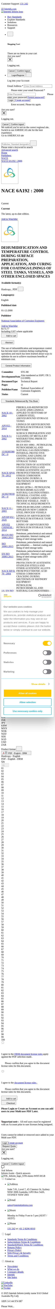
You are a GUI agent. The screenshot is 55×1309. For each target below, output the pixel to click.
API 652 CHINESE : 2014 (7, 527)
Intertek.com (10, 9)
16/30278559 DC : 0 (8, 495)
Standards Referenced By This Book (21, 401)
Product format (8, 749)
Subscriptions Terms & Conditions (23, 1242)
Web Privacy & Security (19, 1253)
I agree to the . (19, 1082)
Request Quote (9, 1146)
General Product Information (17, 366)
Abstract (9, 342)
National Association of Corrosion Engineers (22, 320)
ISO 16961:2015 (7, 545)
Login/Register (17, 75)
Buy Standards (14, 17)
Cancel (12, 71)
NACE (4, 158)
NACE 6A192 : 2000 (11, 161)
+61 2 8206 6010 (26, 1228)
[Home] (12, 11)
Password (30, 94)
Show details (38, 684)
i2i (2, 9)
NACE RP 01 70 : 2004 (8, 572)
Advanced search (9, 150)
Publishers (6, 155)
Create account (15, 1143)
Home (4, 152)
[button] (16, 753)
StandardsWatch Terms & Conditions (25, 1244)
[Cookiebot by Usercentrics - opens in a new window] (38, 596)
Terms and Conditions (18, 1255)
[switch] (47, 652)
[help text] (20, 289)
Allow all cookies (27, 693)
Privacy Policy (14, 1250)
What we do (13, 1269)
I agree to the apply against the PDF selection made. (24, 1055)
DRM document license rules (28, 1054)
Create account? (23, 100)
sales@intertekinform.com (20, 1205)
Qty (3, 761)
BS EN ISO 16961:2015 (7, 536)
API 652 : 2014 (6, 427)
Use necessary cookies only (27, 711)
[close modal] (10, 60)
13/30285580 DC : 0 (8, 453)
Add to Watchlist (9, 219)
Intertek (11, 1274)
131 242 (24, 3)
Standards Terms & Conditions (22, 1239)
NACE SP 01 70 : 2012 (8, 474)
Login (11, 100)
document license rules (25, 1082)
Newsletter (12, 1266)
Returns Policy (14, 1247)
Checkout (10, 1103)
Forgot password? (36, 97)
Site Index (12, 1277)
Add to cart (11, 336)
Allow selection (27, 702)
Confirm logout (23, 71)
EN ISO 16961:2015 (7, 555)
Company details (15, 1272)
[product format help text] (19, 748)
